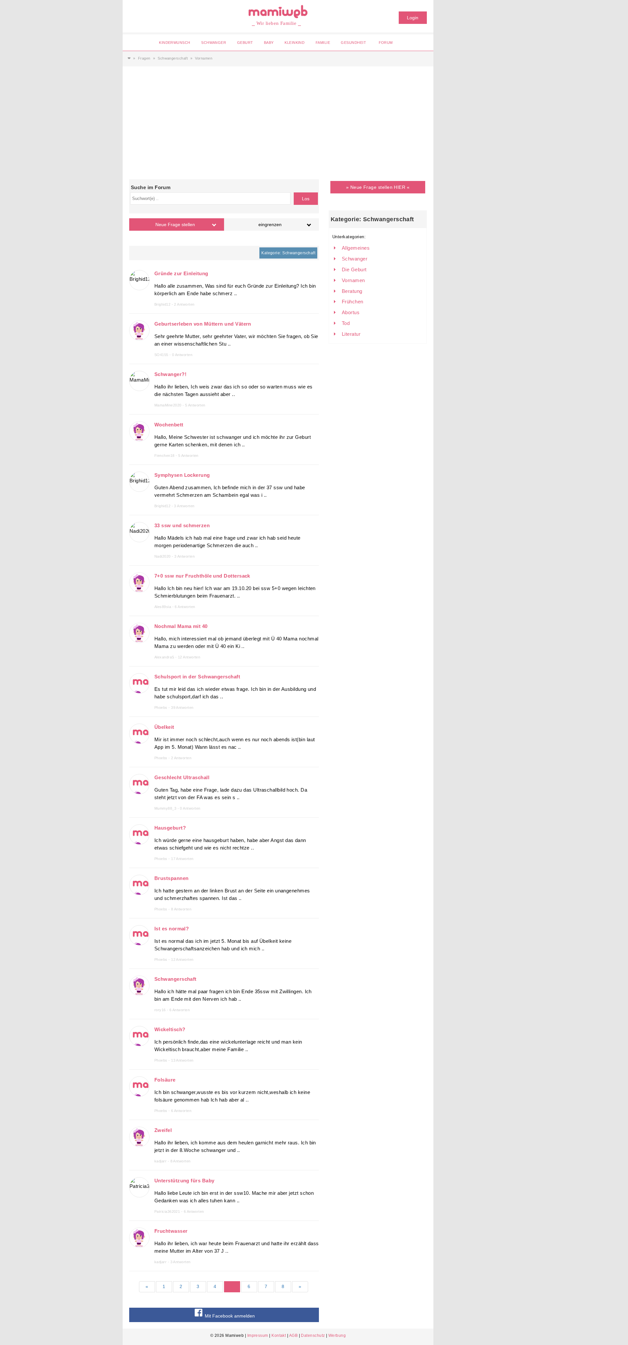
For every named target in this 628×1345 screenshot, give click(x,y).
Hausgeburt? (170, 828)
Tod (346, 323)
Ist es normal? (171, 928)
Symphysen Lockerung (182, 475)
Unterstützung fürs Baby (184, 1180)
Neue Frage (175, 224)
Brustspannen (171, 878)
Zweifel (163, 1130)
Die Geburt (354, 269)
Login (412, 17)
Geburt (245, 43)
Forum (386, 43)
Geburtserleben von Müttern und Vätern (202, 324)
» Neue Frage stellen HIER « (378, 187)
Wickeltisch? (169, 1029)
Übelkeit (164, 727)
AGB (293, 1335)
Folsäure (165, 1080)
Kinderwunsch (174, 43)
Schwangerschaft (173, 58)
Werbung (337, 1335)
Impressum (257, 1335)
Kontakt (278, 1335)
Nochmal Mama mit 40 (181, 626)
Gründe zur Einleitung (181, 273)
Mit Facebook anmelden (229, 1315)
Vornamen (353, 280)
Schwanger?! (170, 374)
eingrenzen (270, 224)
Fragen (144, 58)
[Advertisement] (278, 115)
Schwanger (213, 43)
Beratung (352, 291)
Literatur (351, 334)
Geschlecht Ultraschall (181, 777)
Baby (269, 43)
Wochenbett (168, 424)
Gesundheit (353, 43)
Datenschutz (313, 1335)
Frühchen (352, 301)
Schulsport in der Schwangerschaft (197, 676)
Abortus (350, 312)
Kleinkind (295, 43)
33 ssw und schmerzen (182, 525)
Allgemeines (356, 248)
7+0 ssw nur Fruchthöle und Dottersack (202, 576)
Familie (323, 43)
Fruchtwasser (170, 1231)
